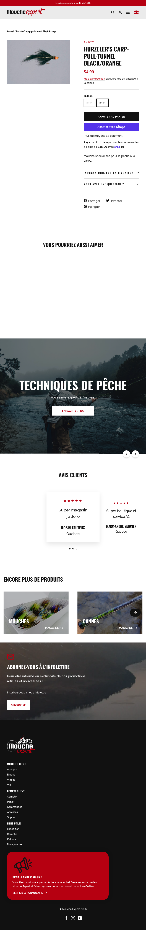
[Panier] (136, 12)
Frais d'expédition (94, 78)
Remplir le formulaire (27, 892)
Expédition (13, 828)
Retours (11, 839)
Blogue (11, 774)
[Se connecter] (120, 12)
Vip (9, 784)
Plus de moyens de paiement (103, 135)
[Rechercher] (112, 12)
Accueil (10, 31)
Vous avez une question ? (104, 184)
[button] (135, 613)
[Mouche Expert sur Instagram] (73, 917)
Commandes (14, 806)
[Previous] (126, 453)
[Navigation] (128, 12)
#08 (102, 103)
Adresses (12, 812)
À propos (12, 769)
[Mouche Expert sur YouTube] (80, 917)
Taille (88, 95)
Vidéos (11, 779)
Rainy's (89, 42)
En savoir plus (73, 411)
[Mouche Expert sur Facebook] (66, 917)
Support (12, 817)
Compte (12, 796)
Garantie (12, 834)
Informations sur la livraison (109, 173)
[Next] (135, 453)
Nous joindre (14, 844)
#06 (89, 103)
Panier (10, 801)
